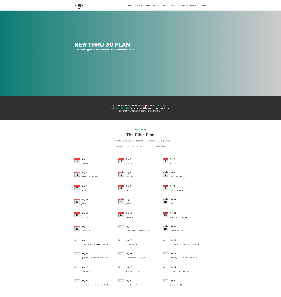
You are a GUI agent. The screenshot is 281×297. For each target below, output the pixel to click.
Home (130, 5)
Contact (204, 5)
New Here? (139, 5)
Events (165, 5)
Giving (173, 5)
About (148, 5)
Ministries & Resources (187, 5)
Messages (156, 5)
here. (168, 141)
